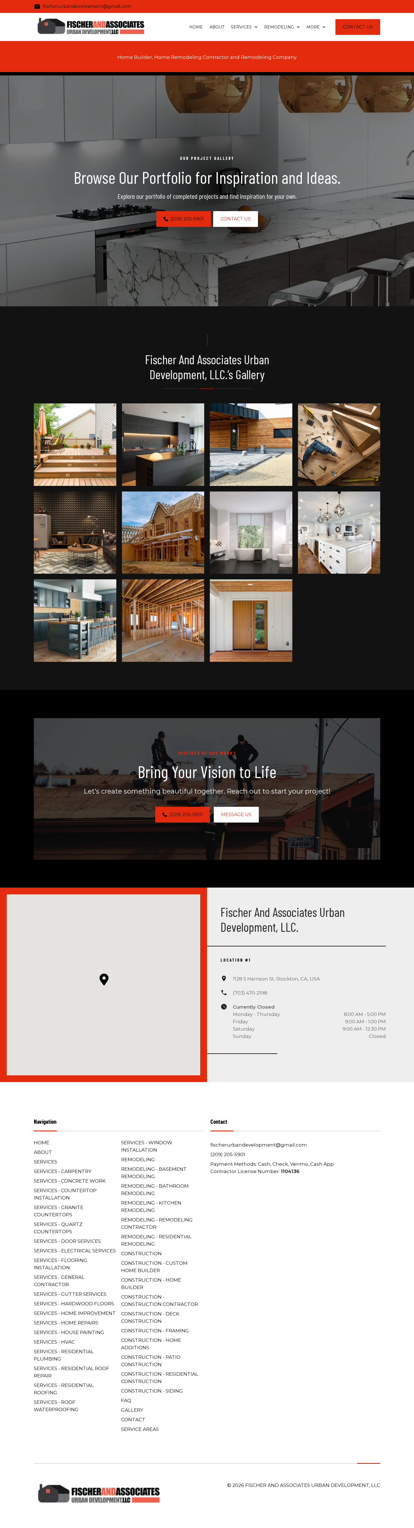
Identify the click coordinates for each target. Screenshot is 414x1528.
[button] (104, 979)
